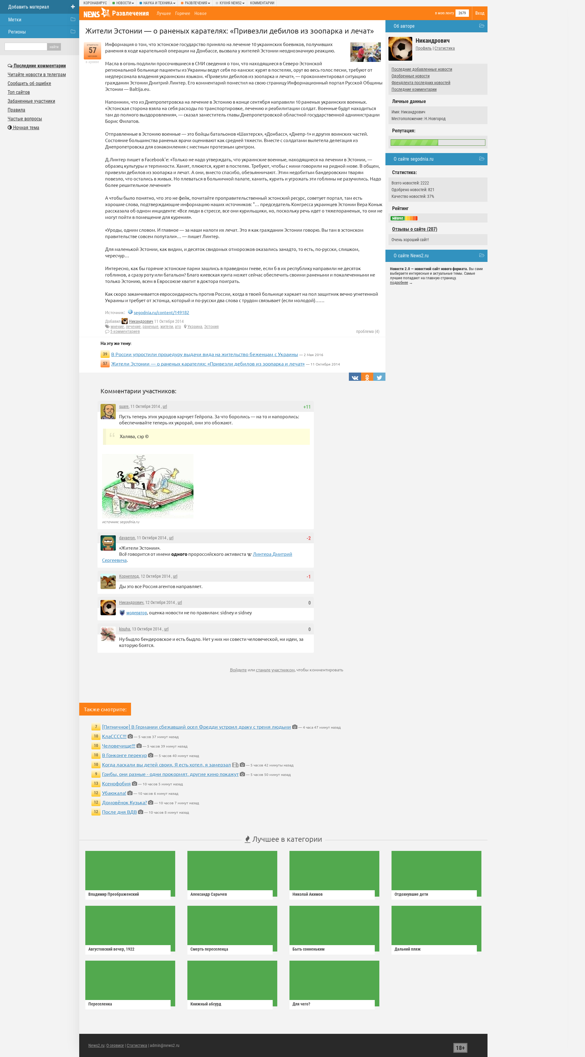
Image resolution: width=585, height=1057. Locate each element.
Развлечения (196, 3)
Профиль (424, 48)
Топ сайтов (19, 92)
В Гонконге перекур (124, 755)
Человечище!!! (118, 745)
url (165, 406)
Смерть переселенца (209, 949)
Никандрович (141, 321)
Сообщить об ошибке (29, 83)
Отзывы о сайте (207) (414, 229)
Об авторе (404, 26)
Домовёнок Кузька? (124, 802)
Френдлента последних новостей (421, 82)
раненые (150, 326)
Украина (194, 326)
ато (178, 326)
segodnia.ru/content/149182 (161, 312)
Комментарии (262, 3)
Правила (16, 110)
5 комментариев (125, 331)
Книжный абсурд (205, 1004)
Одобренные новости (411, 75)
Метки (14, 20)
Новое (200, 13)
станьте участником (275, 669)
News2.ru (96, 1045)
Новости (123, 3)
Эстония (211, 326)
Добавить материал (28, 7)
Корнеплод (129, 576)
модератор (136, 613)
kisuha (124, 629)
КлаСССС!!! (114, 736)
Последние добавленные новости (422, 69)
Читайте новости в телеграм (37, 74)
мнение (117, 326)
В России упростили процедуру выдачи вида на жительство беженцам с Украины (204, 354)
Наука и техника (158, 3)
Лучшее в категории (286, 838)
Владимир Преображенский (113, 894)
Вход (479, 13)
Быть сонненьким (308, 949)
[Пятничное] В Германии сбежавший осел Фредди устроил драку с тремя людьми (196, 726)
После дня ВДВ (119, 812)
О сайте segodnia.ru (414, 159)
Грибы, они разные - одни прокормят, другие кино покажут (170, 774)
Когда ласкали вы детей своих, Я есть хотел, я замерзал (166, 764)
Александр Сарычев (208, 894)
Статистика (444, 48)
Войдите (238, 669)
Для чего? (301, 1004)
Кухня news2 (231, 3)
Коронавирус (95, 3)
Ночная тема (25, 127)
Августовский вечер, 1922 (111, 949)
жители (166, 326)
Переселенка (100, 1004)
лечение (133, 326)
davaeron (127, 537)
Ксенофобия (116, 783)
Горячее (182, 13)
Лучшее (164, 13)
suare (124, 406)
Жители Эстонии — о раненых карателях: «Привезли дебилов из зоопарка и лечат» (208, 363)
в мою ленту (444, 13)
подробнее (399, 282)
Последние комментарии (414, 89)
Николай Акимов (307, 894)
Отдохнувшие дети (411, 894)
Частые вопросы (25, 119)
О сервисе (115, 1045)
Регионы (17, 32)
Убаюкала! (114, 793)
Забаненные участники (31, 101)
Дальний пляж (408, 949)
